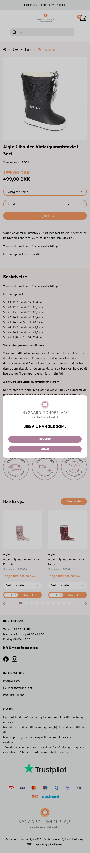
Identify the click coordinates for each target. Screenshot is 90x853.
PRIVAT (45, 449)
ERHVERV (45, 439)
